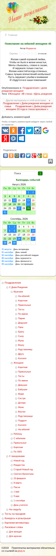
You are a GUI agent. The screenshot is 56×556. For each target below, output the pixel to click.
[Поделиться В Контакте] (5, 155)
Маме (21, 394)
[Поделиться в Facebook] (22, 155)
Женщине (18, 362)
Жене (21, 407)
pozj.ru (21, 551)
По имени (23, 314)
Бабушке (22, 389)
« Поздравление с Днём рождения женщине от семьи (28, 103)
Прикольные (24, 305)
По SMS (18, 451)
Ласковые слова (14, 527)
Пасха (17, 487)
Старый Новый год (23, 469)
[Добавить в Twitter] (28, 155)
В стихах (27, 94)
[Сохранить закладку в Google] (39, 155)
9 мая (16, 496)
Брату (21, 331)
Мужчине (18, 291)
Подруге (22, 420)
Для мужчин (15, 536)
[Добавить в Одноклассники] (11, 155)
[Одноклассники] (13, 130)
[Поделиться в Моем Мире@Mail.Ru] (16, 155)
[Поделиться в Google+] (34, 155)
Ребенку (18, 434)
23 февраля (20, 478)
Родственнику (25, 349)
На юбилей (23, 296)
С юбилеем (19, 438)
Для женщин (15, 531)
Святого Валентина (23, 474)
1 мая (16, 491)
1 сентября (19, 500)
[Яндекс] (5, 138)
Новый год (19, 460)
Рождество (19, 465)
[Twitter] (29, 130)
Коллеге (22, 358)
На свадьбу (15, 509)
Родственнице (25, 416)
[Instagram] (37, 130)
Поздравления (13, 282)
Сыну (21, 336)
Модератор (31, 48)
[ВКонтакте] (5, 130)
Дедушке (22, 322)
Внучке (21, 411)
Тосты (21, 309)
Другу (21, 354)
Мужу (21, 340)
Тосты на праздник (15, 514)
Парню (21, 318)
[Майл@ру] (13, 138)
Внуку (21, 345)
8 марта (18, 482)
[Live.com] (21, 138)
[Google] (45, 130)
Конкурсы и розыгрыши (18, 518)
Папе (20, 327)
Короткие (22, 300)
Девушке (22, 385)
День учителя (21, 505)
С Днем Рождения (18, 287)
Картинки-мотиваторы (17, 522)
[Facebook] (21, 130)
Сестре (22, 398)
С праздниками (17, 456)
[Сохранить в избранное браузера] (45, 155)
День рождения (43, 94)
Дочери (22, 402)
